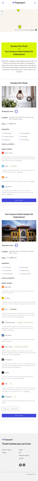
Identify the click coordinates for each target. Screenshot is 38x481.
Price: (4, 124)
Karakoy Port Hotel (19, 83)
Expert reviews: (7, 149)
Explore (4, 452)
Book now (19, 200)
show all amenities (8, 144)
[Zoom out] (2, 14)
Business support (24, 455)
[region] (19, 20)
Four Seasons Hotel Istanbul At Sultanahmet (19, 215)
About (21, 450)
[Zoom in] (2, 11)
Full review (19, 160)
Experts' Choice (6, 450)
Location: (5, 117)
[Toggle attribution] (36, 30)
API (20, 452)
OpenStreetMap (25, 30)
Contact (21, 458)
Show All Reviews (10, 409)
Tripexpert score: (7, 111)
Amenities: (5, 129)
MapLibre (17, 30)
